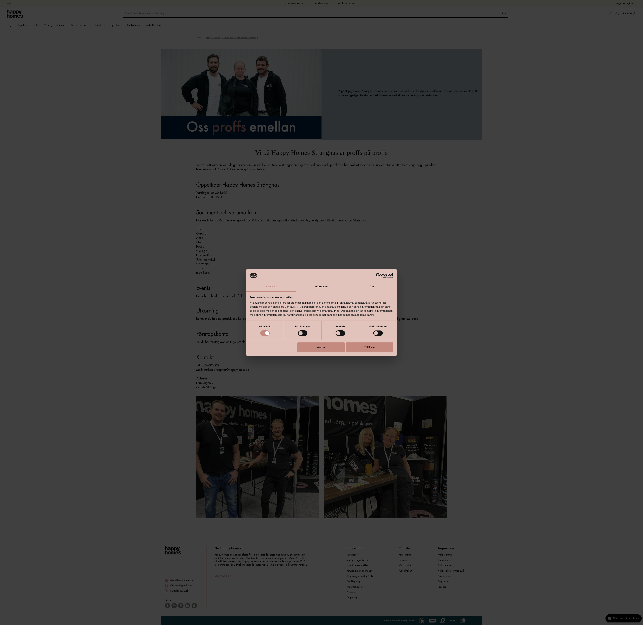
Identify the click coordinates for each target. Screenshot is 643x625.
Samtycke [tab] (271, 286)
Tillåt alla (369, 347)
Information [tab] (321, 286)
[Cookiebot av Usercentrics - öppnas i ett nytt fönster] (378, 275)
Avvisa (321, 347)
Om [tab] (372, 286)
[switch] (302, 333)
